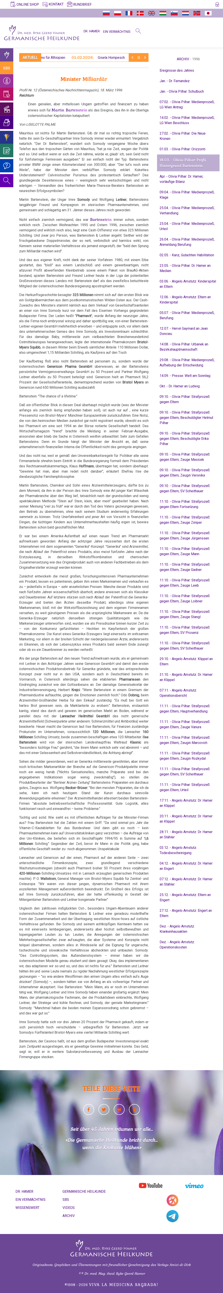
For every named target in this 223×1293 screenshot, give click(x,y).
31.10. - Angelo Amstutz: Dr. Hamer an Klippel (186, 677)
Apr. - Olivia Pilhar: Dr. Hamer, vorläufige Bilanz (181, 179)
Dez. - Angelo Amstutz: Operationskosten (177, 944)
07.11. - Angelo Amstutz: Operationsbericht (178, 693)
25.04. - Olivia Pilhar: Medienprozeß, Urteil (187, 226)
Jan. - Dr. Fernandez (175, 81)
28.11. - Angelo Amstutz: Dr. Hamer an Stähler (186, 834)
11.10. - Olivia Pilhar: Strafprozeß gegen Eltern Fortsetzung (185, 504)
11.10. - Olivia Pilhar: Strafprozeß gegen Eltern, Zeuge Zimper (185, 520)
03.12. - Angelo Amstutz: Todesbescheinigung (178, 850)
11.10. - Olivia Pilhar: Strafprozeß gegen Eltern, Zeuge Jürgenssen (185, 535)
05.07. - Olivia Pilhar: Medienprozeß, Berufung (187, 315)
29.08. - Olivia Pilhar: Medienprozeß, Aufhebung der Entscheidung (187, 362)
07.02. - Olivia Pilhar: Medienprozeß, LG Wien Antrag (187, 104)
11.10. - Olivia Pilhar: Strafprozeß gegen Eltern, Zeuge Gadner (185, 567)
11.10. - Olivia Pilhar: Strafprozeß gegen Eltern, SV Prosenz (185, 630)
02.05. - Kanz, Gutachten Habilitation (187, 255)
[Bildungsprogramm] (6, 137)
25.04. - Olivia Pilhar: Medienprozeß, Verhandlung (187, 210)
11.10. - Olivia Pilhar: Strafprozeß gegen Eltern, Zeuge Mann (185, 551)
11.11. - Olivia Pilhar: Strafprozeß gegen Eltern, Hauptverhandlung (185, 708)
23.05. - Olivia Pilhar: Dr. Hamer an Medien (185, 268)
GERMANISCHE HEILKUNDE (84, 1191)
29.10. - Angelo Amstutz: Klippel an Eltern (186, 661)
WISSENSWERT (27, 1208)
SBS (6, 67)
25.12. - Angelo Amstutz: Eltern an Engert (185, 897)
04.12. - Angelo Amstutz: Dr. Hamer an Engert (186, 866)
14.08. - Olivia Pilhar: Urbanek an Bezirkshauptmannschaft (184, 347)
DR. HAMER (92, 31)
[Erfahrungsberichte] (6, 150)
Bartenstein (101, 219)
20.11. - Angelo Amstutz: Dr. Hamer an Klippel (186, 818)
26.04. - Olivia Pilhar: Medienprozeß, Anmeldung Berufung (187, 242)
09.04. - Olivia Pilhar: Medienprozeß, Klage (187, 194)
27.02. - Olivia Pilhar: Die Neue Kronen (183, 136)
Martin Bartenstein (69, 110)
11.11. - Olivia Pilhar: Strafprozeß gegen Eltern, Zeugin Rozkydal (185, 756)
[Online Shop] (6, 94)
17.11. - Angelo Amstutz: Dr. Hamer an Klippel (186, 803)
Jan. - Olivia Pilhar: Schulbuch (182, 91)
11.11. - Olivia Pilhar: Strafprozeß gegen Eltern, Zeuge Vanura (185, 724)
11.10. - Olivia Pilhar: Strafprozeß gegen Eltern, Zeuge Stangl (185, 614)
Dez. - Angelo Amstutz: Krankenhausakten (177, 929)
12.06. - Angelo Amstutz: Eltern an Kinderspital (185, 299)
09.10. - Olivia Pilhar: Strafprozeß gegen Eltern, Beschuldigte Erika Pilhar (185, 438)
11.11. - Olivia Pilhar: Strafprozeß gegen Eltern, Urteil (185, 787)
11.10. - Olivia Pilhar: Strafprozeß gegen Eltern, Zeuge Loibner (185, 598)
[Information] (6, 80)
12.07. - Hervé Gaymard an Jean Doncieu (184, 331)
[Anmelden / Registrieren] (217, 5)
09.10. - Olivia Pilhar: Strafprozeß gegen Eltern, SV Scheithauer (185, 488)
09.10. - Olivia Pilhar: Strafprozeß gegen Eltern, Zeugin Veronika (185, 472)
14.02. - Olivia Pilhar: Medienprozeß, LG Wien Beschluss (187, 120)
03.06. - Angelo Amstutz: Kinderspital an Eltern (188, 284)
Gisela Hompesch (76, 57)
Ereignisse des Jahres (177, 70)
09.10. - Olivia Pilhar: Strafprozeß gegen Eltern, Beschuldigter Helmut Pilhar (186, 417)
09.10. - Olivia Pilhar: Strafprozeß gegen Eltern (185, 399)
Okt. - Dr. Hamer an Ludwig (180, 386)
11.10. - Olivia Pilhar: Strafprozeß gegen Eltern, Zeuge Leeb (185, 583)
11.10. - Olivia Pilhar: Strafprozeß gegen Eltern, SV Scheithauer (185, 645)
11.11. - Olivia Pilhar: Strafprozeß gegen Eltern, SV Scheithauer (185, 771)
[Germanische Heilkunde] (6, 55)
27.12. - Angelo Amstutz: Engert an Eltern (186, 913)
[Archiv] (6, 122)
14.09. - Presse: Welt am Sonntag (185, 376)
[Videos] (6, 109)
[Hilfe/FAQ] (6, 165)
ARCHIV (183, 59)
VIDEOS (69, 1208)
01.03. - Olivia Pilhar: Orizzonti (182, 149)
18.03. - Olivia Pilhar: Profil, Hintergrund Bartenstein (183, 162)
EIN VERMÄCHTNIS (116, 32)
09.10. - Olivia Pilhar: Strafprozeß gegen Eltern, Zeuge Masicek (185, 457)
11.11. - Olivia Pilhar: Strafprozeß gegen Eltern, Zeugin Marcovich (185, 740)
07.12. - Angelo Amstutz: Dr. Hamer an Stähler (186, 881)
